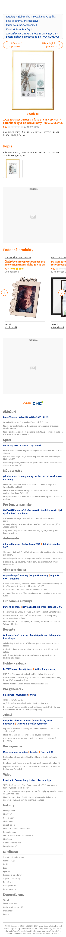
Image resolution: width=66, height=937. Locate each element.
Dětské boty (8, 882)
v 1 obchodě (11, 327)
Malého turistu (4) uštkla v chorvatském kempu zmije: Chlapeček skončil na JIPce (31, 427)
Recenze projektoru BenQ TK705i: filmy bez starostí (25, 589)
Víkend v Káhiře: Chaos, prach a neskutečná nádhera (25, 683)
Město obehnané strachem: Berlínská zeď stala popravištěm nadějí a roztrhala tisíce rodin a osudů (33, 433)
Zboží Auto (7, 839)
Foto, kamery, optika (44, 16)
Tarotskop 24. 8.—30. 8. (13, 699)
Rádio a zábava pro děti (13, 907)
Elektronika (24, 16)
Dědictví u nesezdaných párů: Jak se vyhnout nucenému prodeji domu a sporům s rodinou (30, 616)
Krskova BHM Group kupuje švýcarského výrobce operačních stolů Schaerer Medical (31, 622)
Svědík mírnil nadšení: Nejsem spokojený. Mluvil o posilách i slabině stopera (32, 451)
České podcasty (10, 903)
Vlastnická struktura (50, 933)
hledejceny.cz (9, 810)
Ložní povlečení (9, 885)
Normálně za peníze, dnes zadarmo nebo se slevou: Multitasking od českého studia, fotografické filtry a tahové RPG (32, 585)
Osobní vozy (8, 817)
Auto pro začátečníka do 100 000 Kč (18, 835)
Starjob (6, 900)
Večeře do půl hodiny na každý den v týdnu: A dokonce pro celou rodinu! (31, 644)
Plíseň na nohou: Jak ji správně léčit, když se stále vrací (27, 734)
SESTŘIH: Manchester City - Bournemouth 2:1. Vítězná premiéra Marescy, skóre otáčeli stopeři (30, 786)
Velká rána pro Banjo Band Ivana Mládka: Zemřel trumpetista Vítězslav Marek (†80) (29, 485)
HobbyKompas (9, 832)
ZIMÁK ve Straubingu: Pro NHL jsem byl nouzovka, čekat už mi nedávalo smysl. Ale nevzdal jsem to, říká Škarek (29, 798)
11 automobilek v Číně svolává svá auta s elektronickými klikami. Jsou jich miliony (33, 553)
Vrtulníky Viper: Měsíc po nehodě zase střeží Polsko (25, 422)
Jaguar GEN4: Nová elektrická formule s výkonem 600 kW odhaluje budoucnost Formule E (31, 767)
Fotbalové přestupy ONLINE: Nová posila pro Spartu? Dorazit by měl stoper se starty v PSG (32, 463)
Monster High (9, 860)
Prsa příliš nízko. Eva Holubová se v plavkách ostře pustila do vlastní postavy (32, 497)
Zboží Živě (7, 814)
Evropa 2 (7, 914)
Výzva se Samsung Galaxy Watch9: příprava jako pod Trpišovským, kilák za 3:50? (31, 458)
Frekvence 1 (8, 910)
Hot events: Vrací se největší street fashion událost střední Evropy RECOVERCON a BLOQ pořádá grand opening (31, 708)
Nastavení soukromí (31, 933)
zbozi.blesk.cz (9, 824)
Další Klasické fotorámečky (18, 257)
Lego (5, 868)
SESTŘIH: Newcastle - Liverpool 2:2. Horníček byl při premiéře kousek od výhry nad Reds (33, 792)
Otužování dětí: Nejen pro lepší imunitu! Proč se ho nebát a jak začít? (30, 519)
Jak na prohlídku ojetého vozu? (16, 828)
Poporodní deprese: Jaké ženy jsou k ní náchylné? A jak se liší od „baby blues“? (31, 730)
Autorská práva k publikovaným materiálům (23, 928)
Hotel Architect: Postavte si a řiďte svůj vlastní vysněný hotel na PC (31, 763)
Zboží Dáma (8, 821)
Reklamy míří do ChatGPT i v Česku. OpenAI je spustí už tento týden (32, 611)
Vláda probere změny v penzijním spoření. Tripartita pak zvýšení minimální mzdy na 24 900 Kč (31, 491)
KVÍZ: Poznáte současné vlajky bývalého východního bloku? (28, 674)
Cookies (17, 933)
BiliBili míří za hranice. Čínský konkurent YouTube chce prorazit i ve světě (32, 594)
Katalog (10, 16)
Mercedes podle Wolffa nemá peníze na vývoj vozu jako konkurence (32, 558)
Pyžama (6, 871)
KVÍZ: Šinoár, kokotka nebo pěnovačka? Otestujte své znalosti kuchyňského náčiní (29, 656)
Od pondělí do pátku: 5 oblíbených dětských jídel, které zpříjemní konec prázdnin (32, 531)
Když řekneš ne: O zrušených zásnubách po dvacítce (25, 703)
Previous (4, 293)
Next (62, 293)
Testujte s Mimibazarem (13, 857)
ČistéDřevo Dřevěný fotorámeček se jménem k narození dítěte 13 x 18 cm (25, 263)
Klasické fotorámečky (18, 29)
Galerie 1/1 (33, 113)
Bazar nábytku (9, 889)
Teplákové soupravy (11, 878)
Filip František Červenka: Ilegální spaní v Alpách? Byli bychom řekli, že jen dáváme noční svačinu (32, 678)
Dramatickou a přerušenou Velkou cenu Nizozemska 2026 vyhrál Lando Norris (30, 563)
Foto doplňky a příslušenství (22, 20)
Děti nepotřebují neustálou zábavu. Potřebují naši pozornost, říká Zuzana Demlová (31, 525)
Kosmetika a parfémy (12, 875)
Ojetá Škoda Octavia (12, 842)
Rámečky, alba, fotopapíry (20, 25)
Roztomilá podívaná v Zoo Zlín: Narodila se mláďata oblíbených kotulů (30, 758)
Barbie (6, 864)
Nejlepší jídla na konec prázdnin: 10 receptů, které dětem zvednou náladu (32, 650)
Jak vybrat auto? (10, 846)
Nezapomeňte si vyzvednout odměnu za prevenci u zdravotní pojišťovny (29, 739)
